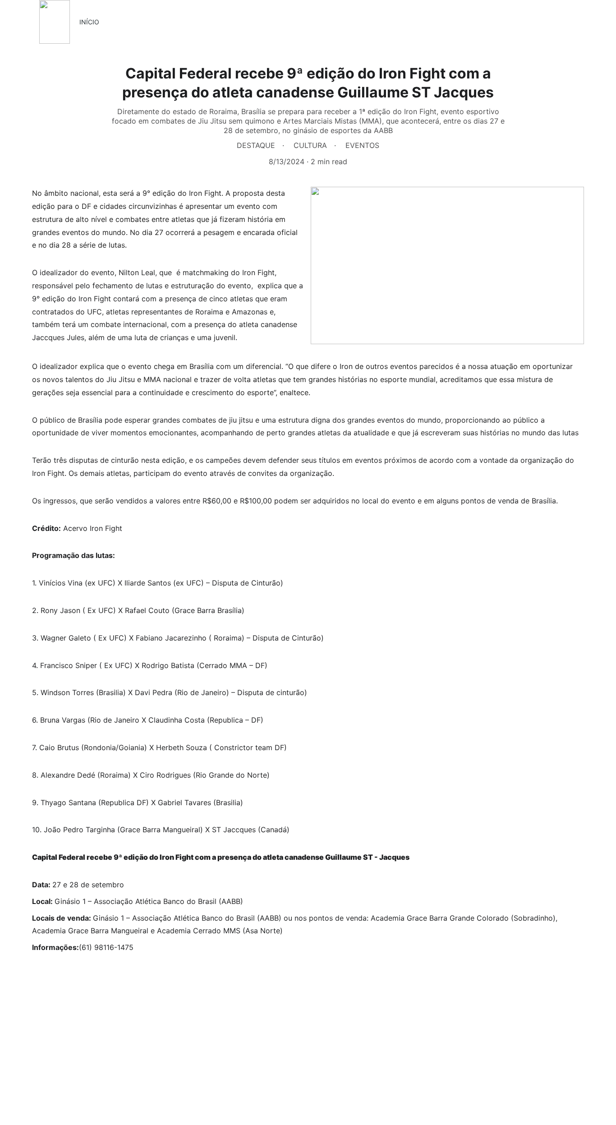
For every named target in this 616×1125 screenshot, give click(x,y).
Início (89, 22)
